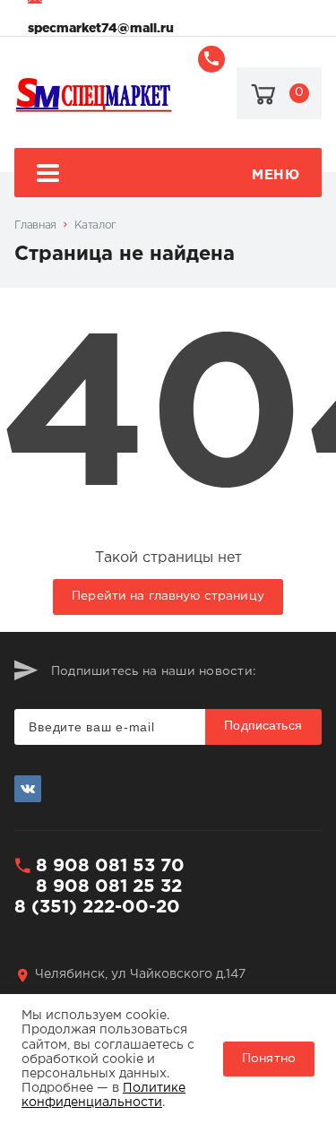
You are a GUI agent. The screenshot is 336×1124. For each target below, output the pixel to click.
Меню (275, 175)
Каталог (95, 225)
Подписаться (263, 725)
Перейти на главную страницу (168, 596)
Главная (35, 225)
